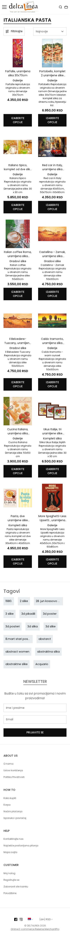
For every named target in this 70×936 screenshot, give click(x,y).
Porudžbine (10, 893)
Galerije (18, 80)
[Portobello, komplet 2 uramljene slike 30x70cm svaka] (52, 53)
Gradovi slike (17, 261)
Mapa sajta (10, 852)
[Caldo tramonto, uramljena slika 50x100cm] (52, 320)
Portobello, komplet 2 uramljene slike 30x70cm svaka (52, 73)
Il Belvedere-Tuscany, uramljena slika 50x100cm (17, 341)
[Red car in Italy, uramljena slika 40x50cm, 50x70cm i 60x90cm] (52, 147)
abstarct (44, 639)
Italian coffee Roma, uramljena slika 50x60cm (18, 254)
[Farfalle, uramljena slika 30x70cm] (18, 53)
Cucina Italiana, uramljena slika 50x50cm (17, 431)
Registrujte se (11, 880)
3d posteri (12, 626)
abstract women (17, 652)
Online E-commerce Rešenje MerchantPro (35, 929)
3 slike (9, 614)
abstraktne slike (16, 664)
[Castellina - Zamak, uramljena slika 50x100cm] (52, 234)
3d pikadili (28, 614)
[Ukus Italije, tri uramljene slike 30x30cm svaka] (52, 411)
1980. (8, 601)
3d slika (32, 626)
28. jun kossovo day (49, 601)
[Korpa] (66, 7)
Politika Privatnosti (14, 777)
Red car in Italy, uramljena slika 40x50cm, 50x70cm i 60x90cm (52, 167)
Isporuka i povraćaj (15, 818)
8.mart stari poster (18, 639)
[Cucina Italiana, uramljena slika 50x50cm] (18, 411)
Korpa (7, 804)
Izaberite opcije (17, 120)
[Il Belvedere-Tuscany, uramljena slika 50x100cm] (18, 320)
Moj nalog (9, 873)
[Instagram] (22, 919)
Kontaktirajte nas (14, 839)
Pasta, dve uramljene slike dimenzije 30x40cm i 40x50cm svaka (18, 518)
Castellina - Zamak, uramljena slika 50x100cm (52, 254)
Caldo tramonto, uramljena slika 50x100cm (52, 341)
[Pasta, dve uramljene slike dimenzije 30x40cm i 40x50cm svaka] (18, 498)
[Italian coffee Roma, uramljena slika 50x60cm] (18, 234)
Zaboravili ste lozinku (16, 886)
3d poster (50, 614)
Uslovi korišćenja (13, 770)
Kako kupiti (10, 798)
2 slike (24, 601)
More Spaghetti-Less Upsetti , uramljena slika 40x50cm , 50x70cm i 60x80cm (52, 518)
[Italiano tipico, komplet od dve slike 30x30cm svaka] (18, 147)
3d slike (51, 626)
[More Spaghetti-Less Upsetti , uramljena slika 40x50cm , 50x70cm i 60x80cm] (52, 498)
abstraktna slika (48, 652)
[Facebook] (16, 919)
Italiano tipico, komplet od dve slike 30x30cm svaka (18, 167)
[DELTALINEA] (25, 7)
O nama (8, 763)
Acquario (41, 664)
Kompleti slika (52, 438)
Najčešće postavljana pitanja (21, 845)
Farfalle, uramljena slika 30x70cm (17, 73)
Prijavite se (35, 732)
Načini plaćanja (13, 811)
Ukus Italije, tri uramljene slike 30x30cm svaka (52, 431)
